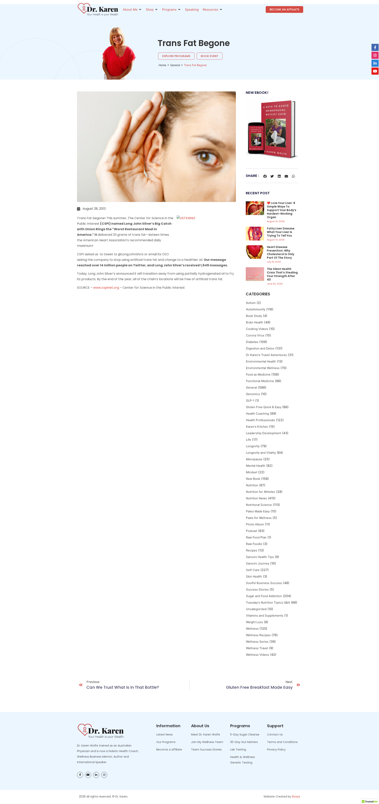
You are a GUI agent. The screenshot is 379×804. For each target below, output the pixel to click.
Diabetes (252, 342)
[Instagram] (104, 775)
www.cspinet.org (106, 287)
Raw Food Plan (256, 537)
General (175, 65)
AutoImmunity (255, 309)
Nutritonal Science (259, 505)
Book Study (254, 316)
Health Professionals (260, 420)
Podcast (251, 531)
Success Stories (257, 589)
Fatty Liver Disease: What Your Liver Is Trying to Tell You (281, 232)
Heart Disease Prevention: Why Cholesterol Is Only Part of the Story (280, 252)
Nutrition (252, 485)
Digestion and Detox (260, 348)
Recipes (251, 550)
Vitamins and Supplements (264, 615)
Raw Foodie (254, 544)
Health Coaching (257, 413)
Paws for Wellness (259, 518)
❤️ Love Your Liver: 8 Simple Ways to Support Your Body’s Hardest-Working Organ (281, 210)
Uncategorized (256, 609)
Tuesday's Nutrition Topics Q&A (268, 602)
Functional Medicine (260, 381)
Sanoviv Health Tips (260, 557)
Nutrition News (256, 498)
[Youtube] (88, 775)
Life (248, 439)
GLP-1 (250, 400)
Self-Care (253, 570)
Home (162, 65)
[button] (132, 9)
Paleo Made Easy (258, 511)
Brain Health (254, 322)
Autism (251, 303)
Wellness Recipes (258, 635)
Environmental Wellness (263, 368)
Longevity (253, 446)
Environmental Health (261, 361)
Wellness (252, 628)
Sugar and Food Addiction (264, 596)
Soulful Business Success (264, 583)
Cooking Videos (257, 329)
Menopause (254, 459)
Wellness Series (257, 641)
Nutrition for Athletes (260, 492)
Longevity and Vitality (261, 453)
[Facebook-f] (80, 775)
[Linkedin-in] (96, 775)
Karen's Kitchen (257, 426)
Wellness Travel (257, 648)
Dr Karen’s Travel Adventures (266, 355)
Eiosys (296, 796)
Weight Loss (254, 622)
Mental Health (255, 466)
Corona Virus (255, 335)
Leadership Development (263, 433)
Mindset (251, 472)
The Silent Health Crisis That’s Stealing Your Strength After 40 (282, 274)
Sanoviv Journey (257, 563)
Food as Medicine (258, 374)
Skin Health (254, 576)
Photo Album (255, 524)
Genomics (253, 394)
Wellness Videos (257, 655)
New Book (253, 479)
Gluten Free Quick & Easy (263, 407)
